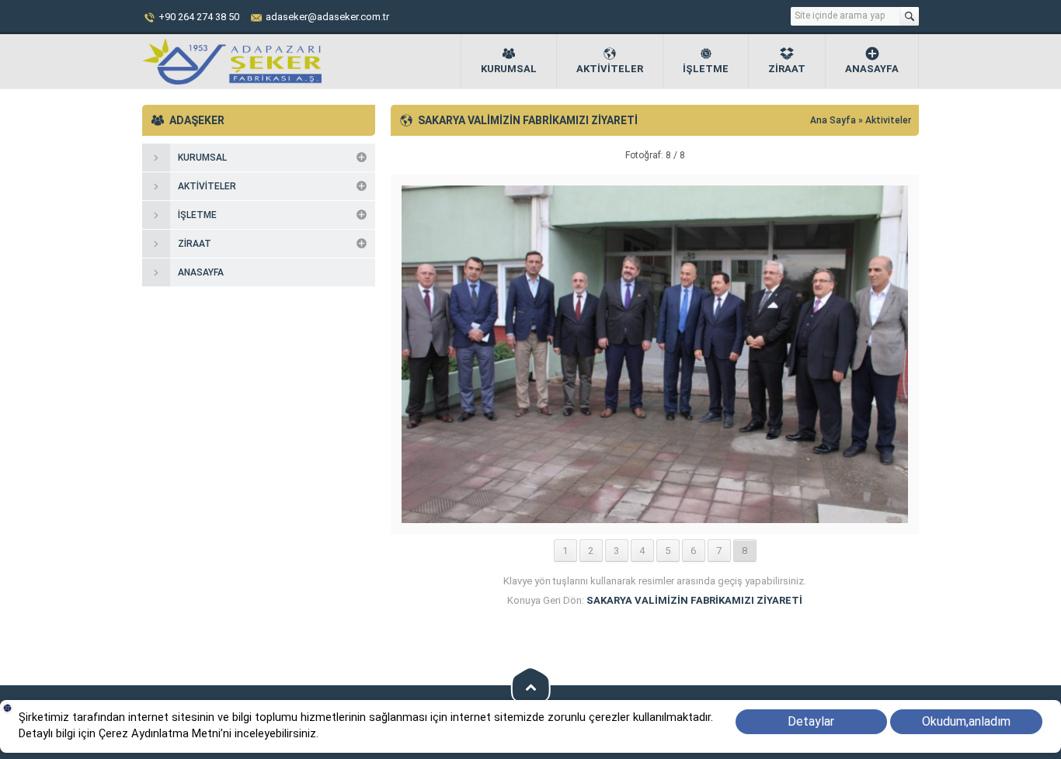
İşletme (706, 69)
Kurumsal (509, 69)
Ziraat (786, 69)
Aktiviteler (609, 69)
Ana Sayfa (834, 120)
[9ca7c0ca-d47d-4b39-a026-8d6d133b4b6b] (655, 517)
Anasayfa (872, 69)
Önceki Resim (429, 155)
